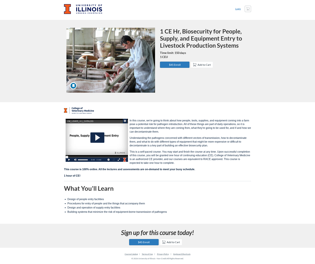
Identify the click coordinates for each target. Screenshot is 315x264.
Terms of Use (147, 254)
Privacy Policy (163, 254)
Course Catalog (131, 254)
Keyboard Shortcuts (181, 254)
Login (238, 8)
